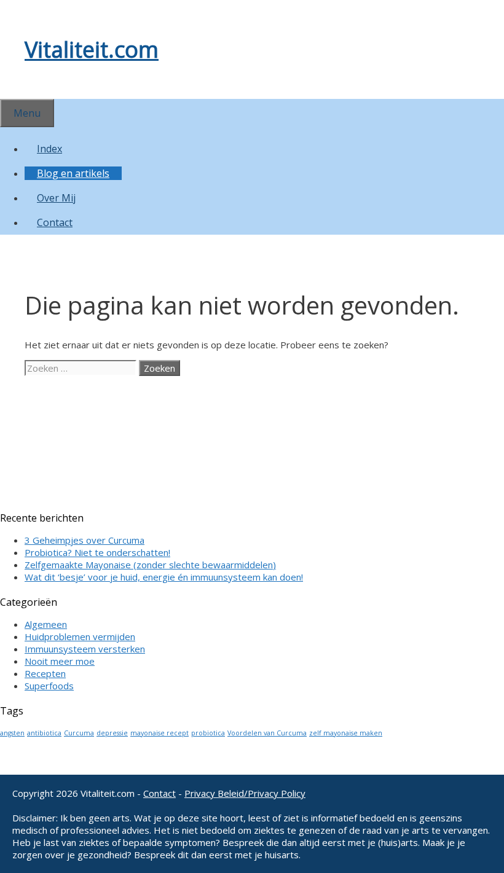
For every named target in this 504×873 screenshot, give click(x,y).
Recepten (45, 673)
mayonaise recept (159, 733)
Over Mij (56, 198)
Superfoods (49, 685)
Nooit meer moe (60, 661)
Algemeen (46, 624)
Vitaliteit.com (92, 49)
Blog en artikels (73, 173)
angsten (12, 733)
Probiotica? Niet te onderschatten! (97, 552)
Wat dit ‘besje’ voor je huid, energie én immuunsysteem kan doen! (164, 577)
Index (49, 148)
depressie (112, 733)
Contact (55, 222)
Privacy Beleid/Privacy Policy (244, 793)
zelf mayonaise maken (345, 733)
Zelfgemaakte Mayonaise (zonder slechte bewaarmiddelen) (150, 564)
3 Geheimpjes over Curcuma (84, 540)
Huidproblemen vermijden (80, 636)
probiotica (208, 733)
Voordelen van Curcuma (267, 733)
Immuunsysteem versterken (85, 649)
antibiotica (44, 733)
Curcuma (79, 733)
